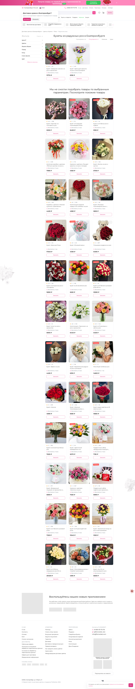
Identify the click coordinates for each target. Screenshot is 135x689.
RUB (43, 8)
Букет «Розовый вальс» (77, 245)
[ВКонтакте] (103, 681)
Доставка (85, 8)
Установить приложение (93, 2)
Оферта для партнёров (29, 655)
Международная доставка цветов (55, 653)
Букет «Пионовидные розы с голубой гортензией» (79, 570)
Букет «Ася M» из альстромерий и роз (99, 570)
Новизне (104, 39)
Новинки (81, 17)
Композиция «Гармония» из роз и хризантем (79, 327)
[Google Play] (55, 610)
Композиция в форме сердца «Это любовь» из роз (79, 205)
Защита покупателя (51, 636)
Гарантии (48, 639)
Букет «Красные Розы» (53, 245)
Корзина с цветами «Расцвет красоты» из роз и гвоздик (79, 165)
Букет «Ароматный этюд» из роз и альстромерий (102, 529)
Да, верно (27, 19)
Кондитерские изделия (76, 636)
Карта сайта (48, 651)
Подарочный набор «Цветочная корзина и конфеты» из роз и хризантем (100, 489)
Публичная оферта (27, 644)
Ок (131, 685)
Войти (110, 12)
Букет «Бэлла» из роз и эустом (100, 165)
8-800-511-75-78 (72, 8)
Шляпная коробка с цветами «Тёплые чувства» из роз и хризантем (55, 165)
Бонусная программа (51, 634)
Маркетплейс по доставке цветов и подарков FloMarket (40, 682)
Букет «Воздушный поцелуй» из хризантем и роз (54, 489)
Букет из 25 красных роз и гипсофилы (54, 286)
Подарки (75, 17)
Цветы (70, 629)
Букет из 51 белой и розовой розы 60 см (102, 286)
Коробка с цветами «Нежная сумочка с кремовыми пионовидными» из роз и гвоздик (55, 205)
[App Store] (69, 610)
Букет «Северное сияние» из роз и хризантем (55, 69)
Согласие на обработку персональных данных (29, 651)
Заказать (55, 78)
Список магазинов (27, 639)
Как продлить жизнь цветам (53, 648)
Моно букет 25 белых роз (101, 366)
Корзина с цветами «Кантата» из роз (76, 489)
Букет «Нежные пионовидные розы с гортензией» (77, 408)
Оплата (91, 8)
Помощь (47, 629)
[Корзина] (103, 13)
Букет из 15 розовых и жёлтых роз (100, 327)
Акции (87, 17)
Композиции (73, 644)
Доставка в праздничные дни (54, 644)
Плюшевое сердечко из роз (102, 245)
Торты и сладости (66, 17)
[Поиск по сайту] (94, 12)
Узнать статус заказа (51, 632)
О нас (79, 8)
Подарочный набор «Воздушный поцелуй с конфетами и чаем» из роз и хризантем (102, 448)
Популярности (94, 39)
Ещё (111, 8)
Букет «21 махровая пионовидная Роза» (76, 124)
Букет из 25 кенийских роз (78, 285)
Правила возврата (50, 646)
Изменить (36, 19)
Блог (23, 636)
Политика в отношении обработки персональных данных (32, 647)
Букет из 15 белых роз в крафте (100, 124)
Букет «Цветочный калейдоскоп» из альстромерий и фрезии (78, 448)
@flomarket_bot (99, 632)
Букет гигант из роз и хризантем (53, 327)
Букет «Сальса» (51, 407)
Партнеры (97, 8)
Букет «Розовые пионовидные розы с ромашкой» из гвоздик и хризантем (101, 205)
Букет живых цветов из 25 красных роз (101, 408)
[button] (113, 25)
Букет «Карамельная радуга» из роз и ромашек (79, 367)
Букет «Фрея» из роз (53, 366)
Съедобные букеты (74, 634)
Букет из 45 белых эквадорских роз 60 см (53, 570)
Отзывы (104, 8)
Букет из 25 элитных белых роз (55, 448)
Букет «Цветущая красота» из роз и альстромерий (78, 69)
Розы (70, 641)
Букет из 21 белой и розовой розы (55, 529)
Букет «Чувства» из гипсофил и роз (52, 124)
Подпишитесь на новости (102, 673)
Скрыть (39, 36)
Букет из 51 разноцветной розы (78, 529)
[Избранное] (99, 13)
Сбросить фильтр (32, 62)
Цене (111, 39)
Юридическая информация (30, 657)
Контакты (25, 632)
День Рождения (73, 646)
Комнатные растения (75, 639)
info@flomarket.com (99, 634)
